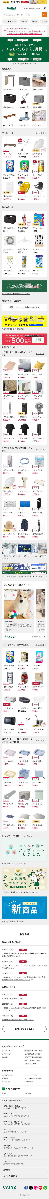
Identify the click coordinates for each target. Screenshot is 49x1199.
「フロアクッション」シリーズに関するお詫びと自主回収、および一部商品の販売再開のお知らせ (26, 32)
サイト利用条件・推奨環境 (33, 1078)
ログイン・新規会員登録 (32, 8)
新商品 (34, 21)
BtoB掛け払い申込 (30, 1063)
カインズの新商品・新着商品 (13, 921)
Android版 (27, 1093)
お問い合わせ (28, 1081)
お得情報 (24, 21)
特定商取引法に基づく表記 (33, 1051)
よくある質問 (6, 1081)
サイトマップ (6, 1054)
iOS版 (4, 1093)
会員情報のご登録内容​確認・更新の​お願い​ (18, 1020)
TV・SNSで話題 (10, 21)
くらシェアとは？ (38, 636)
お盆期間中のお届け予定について (19, 29)
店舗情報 (5, 1057)
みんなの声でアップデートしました (15, 863)
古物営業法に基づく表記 (32, 1054)
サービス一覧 (6, 1051)
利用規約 (5, 1078)
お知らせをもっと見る (24, 1029)
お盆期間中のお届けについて (13, 999)
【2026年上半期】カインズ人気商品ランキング (19, 892)
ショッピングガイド (8, 1075)
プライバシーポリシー (31, 1075)
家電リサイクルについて (32, 1060)
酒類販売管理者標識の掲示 (33, 1057)
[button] (44, 14)
